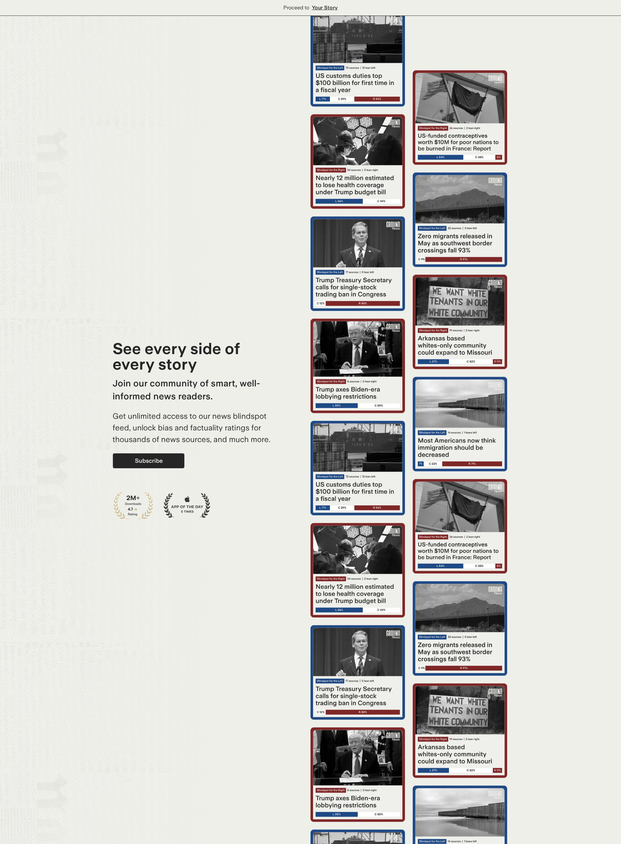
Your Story (325, 8)
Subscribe (149, 460)
